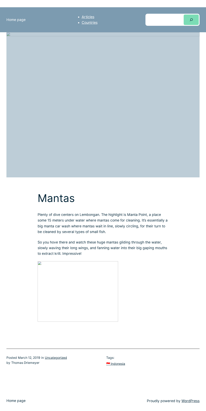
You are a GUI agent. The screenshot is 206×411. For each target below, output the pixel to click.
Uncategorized (56, 358)
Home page (16, 20)
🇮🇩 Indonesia (115, 364)
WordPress (190, 401)
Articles (88, 17)
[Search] (191, 20)
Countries (90, 22)
